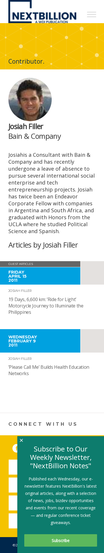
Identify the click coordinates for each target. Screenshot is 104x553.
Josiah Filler (20, 291)
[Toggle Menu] (91, 14)
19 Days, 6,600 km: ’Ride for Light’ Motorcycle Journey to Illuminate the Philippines (45, 305)
